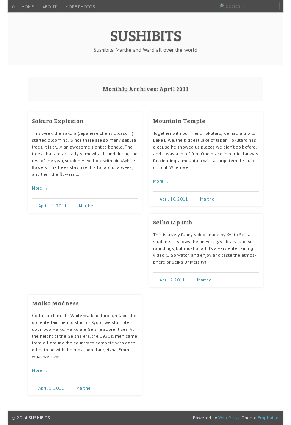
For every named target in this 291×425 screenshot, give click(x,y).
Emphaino (268, 417)
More (40, 188)
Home (28, 6)
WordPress (229, 417)
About (49, 6)
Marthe (86, 206)
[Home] (13, 6)
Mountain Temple (179, 121)
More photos (80, 6)
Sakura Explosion (58, 121)
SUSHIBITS (145, 35)
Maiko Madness (55, 303)
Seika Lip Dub (172, 222)
